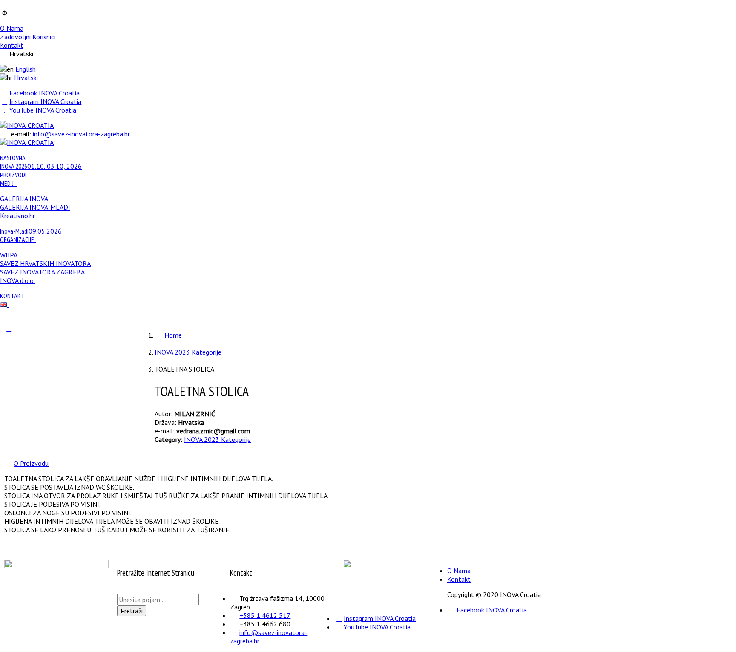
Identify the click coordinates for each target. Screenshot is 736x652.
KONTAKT (12, 295)
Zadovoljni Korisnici (27, 36)
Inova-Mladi (31, 231)
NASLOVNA (13, 157)
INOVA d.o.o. (17, 280)
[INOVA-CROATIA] (27, 125)
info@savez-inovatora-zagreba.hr (81, 134)
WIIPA (8, 255)
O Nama (11, 28)
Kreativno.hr (17, 215)
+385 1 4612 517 (264, 615)
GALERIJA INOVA (24, 198)
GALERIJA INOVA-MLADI (35, 207)
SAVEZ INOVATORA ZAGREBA (42, 272)
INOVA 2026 (41, 166)
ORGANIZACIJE (17, 239)
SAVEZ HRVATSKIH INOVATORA (45, 263)
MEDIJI (7, 183)
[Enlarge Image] (9, 328)
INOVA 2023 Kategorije (217, 439)
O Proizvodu (31, 463)
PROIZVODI (13, 174)
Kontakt (11, 45)
